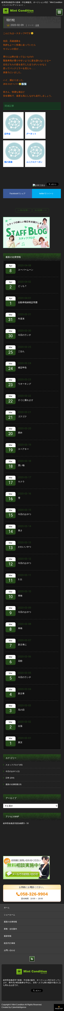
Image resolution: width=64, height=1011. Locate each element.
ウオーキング (24, 384)
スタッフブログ (12, 765)
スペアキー (23, 449)
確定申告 (22, 367)
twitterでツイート (46, 193)
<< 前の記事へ (24, 210)
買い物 (21, 465)
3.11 (20, 579)
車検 (20, 595)
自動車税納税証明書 (28, 302)
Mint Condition (18, 1005)
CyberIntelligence (18, 1007)
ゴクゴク (22, 416)
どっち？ (22, 286)
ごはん (21, 351)
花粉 (20, 661)
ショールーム (9, 915)
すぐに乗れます (25, 400)
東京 (20, 742)
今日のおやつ (24, 514)
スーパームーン (25, 270)
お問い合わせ (9, 950)
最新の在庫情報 (12, 784)
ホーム (6, 908)
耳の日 (21, 710)
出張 (20, 726)
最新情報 (7, 936)
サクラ (21, 481)
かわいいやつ (24, 547)
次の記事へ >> (41, 210)
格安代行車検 (9, 943)
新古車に (22, 644)
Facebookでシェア (17, 193)
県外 (20, 432)
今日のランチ (24, 335)
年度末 (21, 318)
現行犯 (10, 20)
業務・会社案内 (10, 929)
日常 (37, 25)
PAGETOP (59, 1008)
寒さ (20, 530)
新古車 (21, 693)
